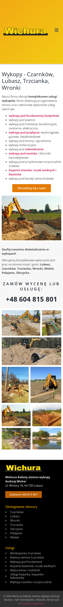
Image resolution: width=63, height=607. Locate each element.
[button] (55, 30)
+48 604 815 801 (31, 299)
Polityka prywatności (32, 603)
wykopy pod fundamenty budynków (34, 116)
